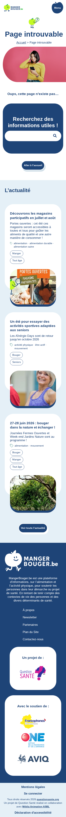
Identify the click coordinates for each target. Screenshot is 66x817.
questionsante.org (48, 799)
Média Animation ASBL (36, 806)
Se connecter (33, 793)
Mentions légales (33, 787)
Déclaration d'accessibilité (33, 812)
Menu (57, 7)
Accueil (21, 42)
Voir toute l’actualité (33, 528)
